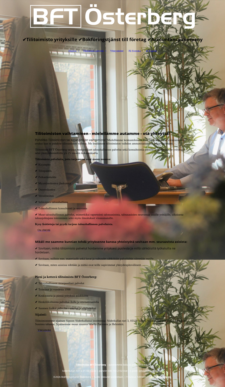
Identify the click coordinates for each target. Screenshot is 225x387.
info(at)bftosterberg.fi (151, 370)
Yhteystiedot (116, 51)
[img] (112, 16)
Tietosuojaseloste (161, 376)
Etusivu (72, 51)
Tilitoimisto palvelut (93, 51)
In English (151, 51)
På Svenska (135, 51)
